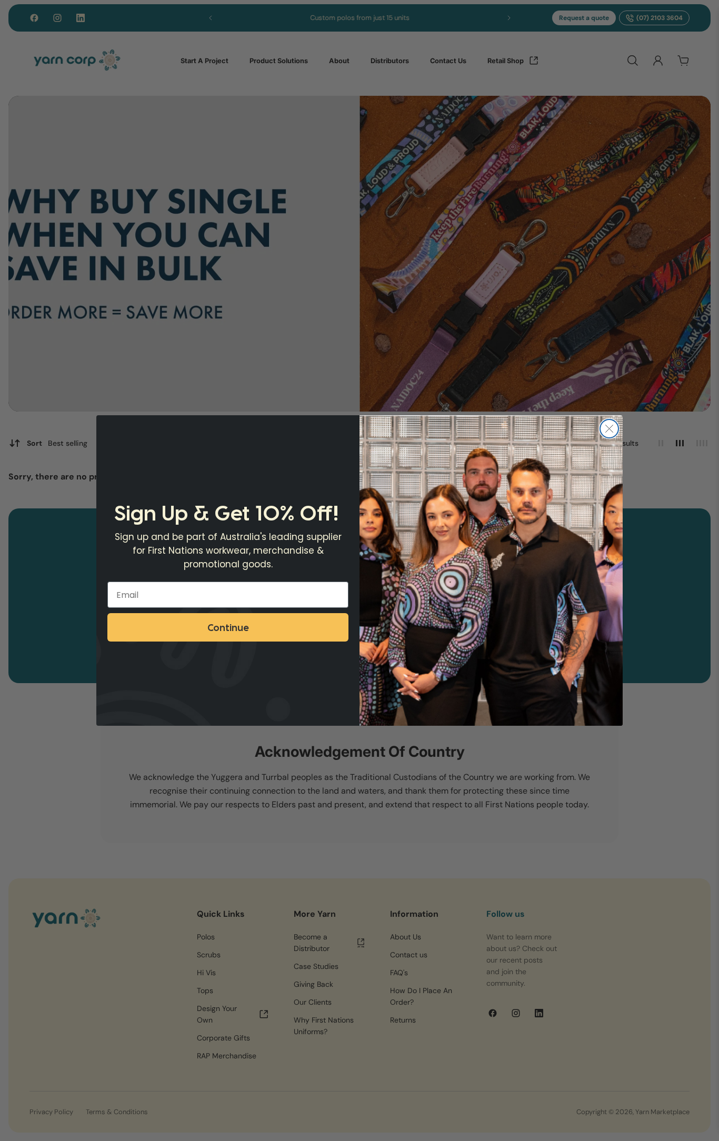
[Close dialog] (609, 428)
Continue (227, 627)
